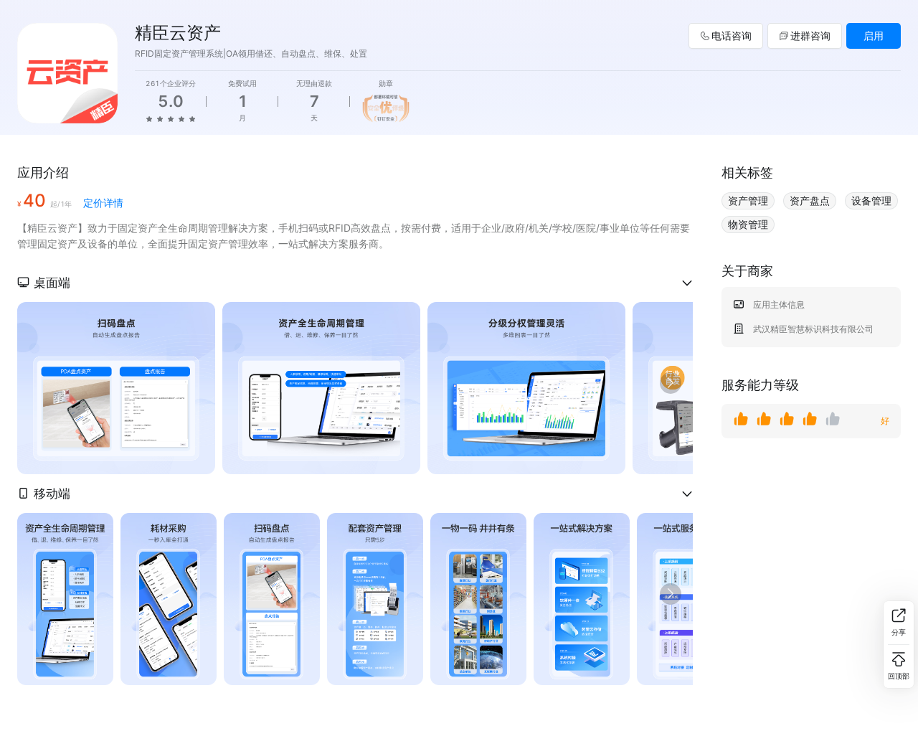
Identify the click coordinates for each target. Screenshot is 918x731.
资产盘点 (810, 200)
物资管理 (748, 224)
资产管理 (748, 200)
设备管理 (871, 200)
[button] (355, 282)
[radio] (149, 118)
